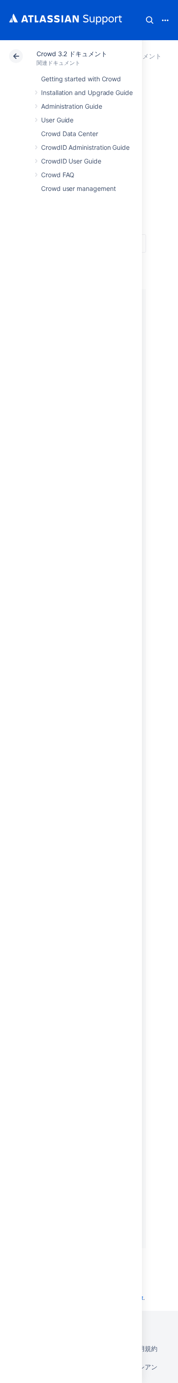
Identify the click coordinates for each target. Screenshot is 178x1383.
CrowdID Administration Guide (85, 147)
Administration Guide (71, 106)
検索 (149, 20)
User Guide (57, 120)
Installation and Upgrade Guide (87, 92)
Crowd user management (78, 188)
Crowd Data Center (69, 133)
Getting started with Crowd (81, 79)
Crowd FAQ (57, 175)
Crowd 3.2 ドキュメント (72, 54)
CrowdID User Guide (71, 161)
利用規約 (144, 1348)
